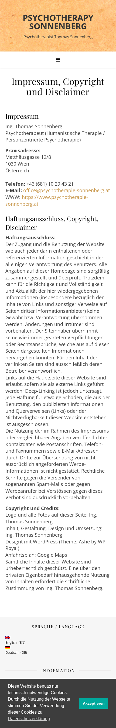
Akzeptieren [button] (94, 703)
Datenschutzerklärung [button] (29, 718)
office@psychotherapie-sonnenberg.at (66, 190)
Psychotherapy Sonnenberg (58, 22)
